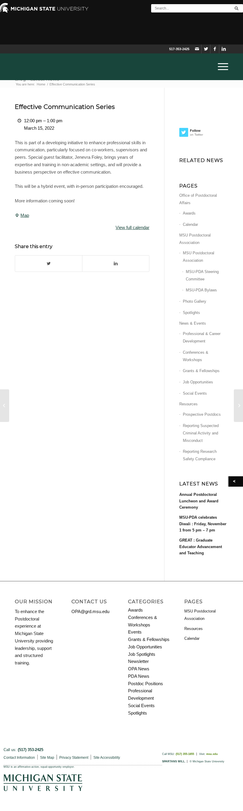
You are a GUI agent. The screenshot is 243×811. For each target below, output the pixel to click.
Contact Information (19, 758)
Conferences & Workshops (195, 356)
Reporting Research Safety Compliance (200, 455)
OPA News (138, 668)
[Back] (236, 481)
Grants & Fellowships (201, 371)
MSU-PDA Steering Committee (202, 275)
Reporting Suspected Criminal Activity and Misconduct (201, 433)
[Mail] (197, 49)
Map (22, 216)
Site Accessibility (106, 758)
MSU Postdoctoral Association (195, 239)
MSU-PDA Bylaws (201, 290)
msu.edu (212, 754)
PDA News (138, 676)
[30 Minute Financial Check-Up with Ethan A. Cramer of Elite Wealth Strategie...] (4, 405)
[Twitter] (206, 49)
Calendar (190, 224)
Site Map (47, 758)
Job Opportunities (198, 382)
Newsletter (138, 661)
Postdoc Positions (145, 683)
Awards (189, 213)
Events (135, 631)
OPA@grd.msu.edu (90, 611)
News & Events (192, 323)
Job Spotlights (141, 654)
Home (41, 84)
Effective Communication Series (65, 106)
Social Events (195, 393)
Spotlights (191, 312)
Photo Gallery (194, 301)
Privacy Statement (73, 758)
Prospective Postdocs (202, 414)
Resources (188, 404)
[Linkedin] (223, 49)
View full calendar (132, 227)
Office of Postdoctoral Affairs (198, 199)
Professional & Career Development (201, 337)
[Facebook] (214, 49)
